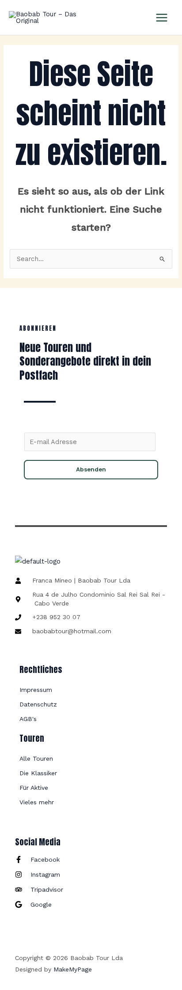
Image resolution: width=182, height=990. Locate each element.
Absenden (91, 469)
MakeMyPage (72, 969)
